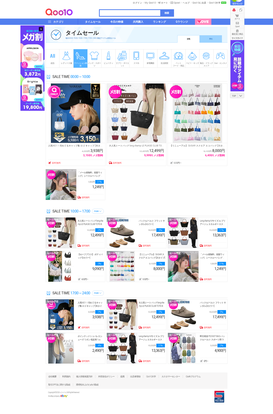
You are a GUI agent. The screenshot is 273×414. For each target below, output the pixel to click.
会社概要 (52, 376)
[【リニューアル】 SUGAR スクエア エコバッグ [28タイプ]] (197, 113)
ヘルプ (186, 2)
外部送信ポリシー (106, 376)
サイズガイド (237, 38)
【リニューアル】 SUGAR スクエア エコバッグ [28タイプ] (197, 145)
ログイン (137, 2)
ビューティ (108, 63)
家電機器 (150, 63)
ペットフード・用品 (178, 64)
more (96, 211)
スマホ (136, 63)
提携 (122, 376)
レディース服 (66, 63)
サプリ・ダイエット (122, 64)
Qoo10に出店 (199, 2)
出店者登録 (135, 376)
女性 (188, 39)
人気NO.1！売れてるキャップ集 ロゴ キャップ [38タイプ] (75, 145)
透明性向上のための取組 (87, 384)
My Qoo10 (150, 2)
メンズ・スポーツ (94, 64)
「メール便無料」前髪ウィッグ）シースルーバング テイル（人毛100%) (90, 176)
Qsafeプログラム (193, 376)
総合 (52, 63)
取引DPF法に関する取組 (59, 384)
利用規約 (66, 376)
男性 (210, 39)
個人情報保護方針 (84, 376)
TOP (234, 96)
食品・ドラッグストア (206, 64)
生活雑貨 (164, 63)
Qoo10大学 (215, 2)
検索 (167, 13)
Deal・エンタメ (220, 63)
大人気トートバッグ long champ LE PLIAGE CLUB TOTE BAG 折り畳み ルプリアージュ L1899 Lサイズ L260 (136, 145)
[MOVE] (203, 22)
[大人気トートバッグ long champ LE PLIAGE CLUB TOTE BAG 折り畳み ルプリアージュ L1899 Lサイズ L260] (136, 113)
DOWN (241, 95)
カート (237, 19)
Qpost (177, 2)
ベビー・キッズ (192, 63)
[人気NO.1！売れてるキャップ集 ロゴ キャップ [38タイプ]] (75, 113)
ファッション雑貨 (80, 64)
